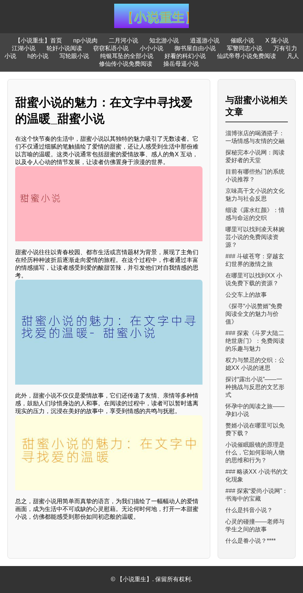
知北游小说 (164, 40)
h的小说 (37, 56)
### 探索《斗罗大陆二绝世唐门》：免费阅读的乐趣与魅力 (255, 341)
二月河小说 (123, 40)
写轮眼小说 (74, 56)
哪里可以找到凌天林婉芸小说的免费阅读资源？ (255, 237)
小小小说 (151, 48)
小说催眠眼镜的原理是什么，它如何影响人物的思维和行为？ (255, 452)
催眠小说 (242, 40)
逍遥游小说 (204, 40)
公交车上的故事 (246, 295)
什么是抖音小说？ (249, 510)
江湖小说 (23, 48)
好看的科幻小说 (185, 56)
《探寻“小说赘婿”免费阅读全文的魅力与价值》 (253, 314)
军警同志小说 (244, 48)
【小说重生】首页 (38, 40)
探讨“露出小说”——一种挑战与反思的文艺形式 (255, 387)
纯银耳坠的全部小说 (126, 56)
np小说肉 (85, 40)
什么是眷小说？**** (250, 541)
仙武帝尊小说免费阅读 (246, 56)
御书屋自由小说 (195, 48)
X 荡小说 (277, 40)
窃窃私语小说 (111, 48)
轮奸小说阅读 (64, 48)
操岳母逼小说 (181, 64)
